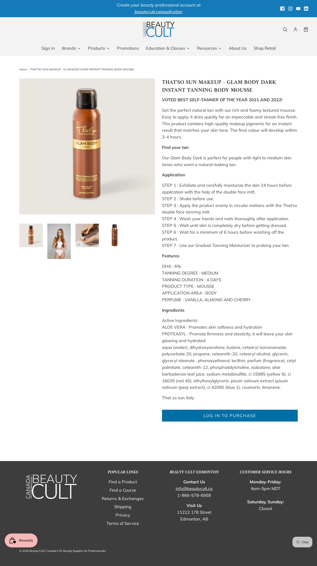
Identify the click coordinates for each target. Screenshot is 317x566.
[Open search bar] (285, 29)
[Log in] (295, 29)
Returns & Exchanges (123, 498)
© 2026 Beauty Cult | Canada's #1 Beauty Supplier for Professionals (62, 551)
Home (23, 69)
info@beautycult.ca (194, 488)
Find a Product (123, 481)
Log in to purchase (230, 415)
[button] (31, 235)
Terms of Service (123, 523)
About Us (238, 48)
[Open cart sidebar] (306, 29)
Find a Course (123, 490)
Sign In (48, 48)
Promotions (128, 48)
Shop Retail (265, 48)
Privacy (123, 515)
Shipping (122, 506)
